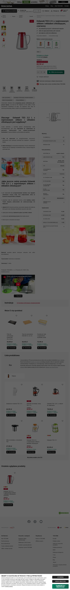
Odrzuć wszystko (60, 581)
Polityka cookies (9, 586)
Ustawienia (60, 577)
